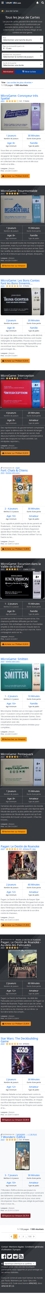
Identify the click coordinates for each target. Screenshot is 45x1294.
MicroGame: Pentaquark (17, 754)
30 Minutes (34, 135)
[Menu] (2, 2)
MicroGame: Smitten (14, 659)
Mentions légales (16, 1247)
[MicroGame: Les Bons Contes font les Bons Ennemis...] (22, 301)
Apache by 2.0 (7, 1286)
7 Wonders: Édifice (13, 1137)
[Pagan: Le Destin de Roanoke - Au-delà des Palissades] (22, 964)
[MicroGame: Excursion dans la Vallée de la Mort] (22, 585)
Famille (34, 143)
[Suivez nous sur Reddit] (15, 1257)
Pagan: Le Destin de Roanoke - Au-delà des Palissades (21, 943)
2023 (2, 101)
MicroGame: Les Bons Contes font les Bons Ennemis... (20, 282)
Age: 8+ (11, 143)
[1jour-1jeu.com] (19, 2)
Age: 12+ (11, 892)
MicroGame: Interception (17, 375)
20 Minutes (34, 320)
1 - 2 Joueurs (11, 603)
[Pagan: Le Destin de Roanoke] (22, 865)
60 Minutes (34, 884)
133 (29, 1236)
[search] (42, 2)
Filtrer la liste (30, 71)
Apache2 (33, 1283)
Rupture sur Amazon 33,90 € (16, 1120)
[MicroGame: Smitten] (22, 677)
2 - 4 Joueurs (11, 508)
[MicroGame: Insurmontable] (22, 209)
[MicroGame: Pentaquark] (22, 772)
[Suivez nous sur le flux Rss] (21, 1257)
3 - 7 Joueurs (11, 1175)
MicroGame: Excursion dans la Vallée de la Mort (21, 565)
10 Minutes (34, 696)
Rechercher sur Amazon (14, 265)
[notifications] (37, 2)
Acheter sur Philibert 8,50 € (16, 176)
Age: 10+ (11, 516)
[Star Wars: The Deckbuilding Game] (22, 1060)
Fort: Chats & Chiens (14, 470)
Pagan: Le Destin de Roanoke (20, 846)
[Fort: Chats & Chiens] (22, 489)
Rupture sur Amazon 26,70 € (16, 1215)
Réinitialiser (8, 71)
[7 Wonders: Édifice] (22, 1156)
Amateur (33, 420)
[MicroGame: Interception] (22, 394)
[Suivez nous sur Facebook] (3, 1257)
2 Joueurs (11, 320)
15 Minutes (34, 228)
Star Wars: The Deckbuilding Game (19, 1040)
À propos (17, 1249)
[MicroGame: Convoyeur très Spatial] (22, 116)
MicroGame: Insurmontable (19, 191)
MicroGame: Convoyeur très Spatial (19, 97)
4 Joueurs (11, 412)
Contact (4, 1247)
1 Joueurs (11, 135)
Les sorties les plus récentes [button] (19, 82)
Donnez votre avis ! (13, 473)
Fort (18, 468)
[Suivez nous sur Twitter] (9, 1257)
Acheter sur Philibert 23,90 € (16, 1023)
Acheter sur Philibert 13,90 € (16, 549)
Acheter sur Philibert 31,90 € (16, 925)
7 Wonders (20, 1134)
